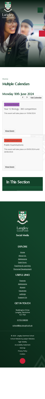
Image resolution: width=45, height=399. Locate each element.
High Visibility (22, 342)
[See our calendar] (42, 34)
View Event (9, 131)
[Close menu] (40, 10)
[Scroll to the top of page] (22, 361)
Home (5, 79)
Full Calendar (36, 97)
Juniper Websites (29, 339)
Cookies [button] (22, 354)
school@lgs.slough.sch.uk (22, 325)
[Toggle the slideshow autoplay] (40, 60)
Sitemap (22, 348)
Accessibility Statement (22, 345)
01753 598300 (22, 320)
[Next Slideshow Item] (34, 60)
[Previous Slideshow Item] (29, 60)
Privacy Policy (22, 351)
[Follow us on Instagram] (22, 240)
